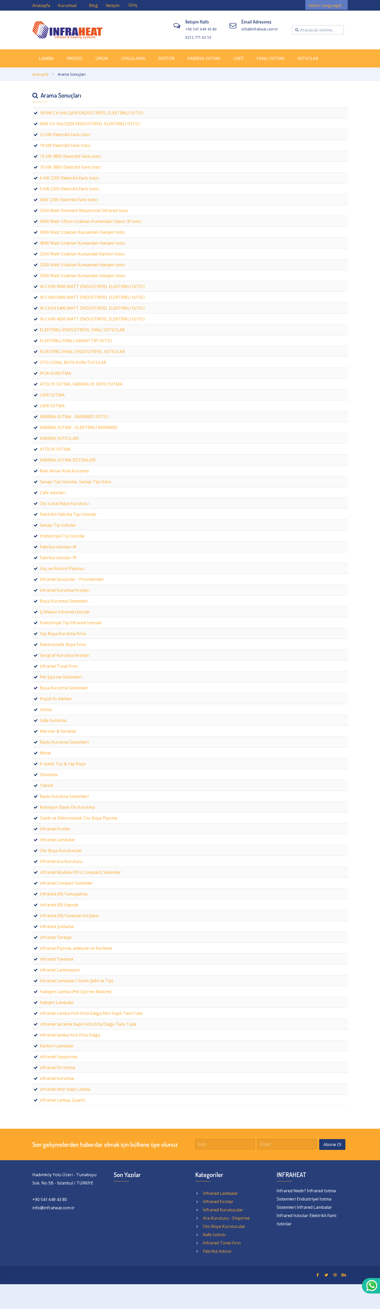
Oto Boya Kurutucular (224, 1226)
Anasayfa (41, 5)
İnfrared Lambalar (220, 1193)
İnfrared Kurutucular (223, 1210)
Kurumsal (68, 5)
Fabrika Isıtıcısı (217, 1251)
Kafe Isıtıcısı (214, 1234)
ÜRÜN (101, 58)
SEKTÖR (166, 58)
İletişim (112, 5)
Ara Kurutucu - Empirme (226, 1218)
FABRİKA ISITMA (204, 58)
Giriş (132, 5)
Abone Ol (332, 1144)
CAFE (238, 58)
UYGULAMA (133, 58)
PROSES (74, 58)
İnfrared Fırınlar (218, 1201)
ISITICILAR (308, 58)
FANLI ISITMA (271, 58)
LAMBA (46, 58)
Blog (93, 5)
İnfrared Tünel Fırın (222, 1243)
